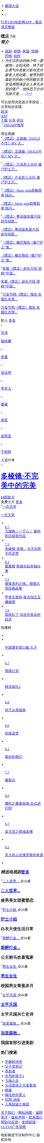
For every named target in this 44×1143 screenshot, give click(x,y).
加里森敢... (10, 1033)
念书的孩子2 (14, 1076)
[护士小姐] (9, 910)
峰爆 (8, 1090)
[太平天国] (9, 995)
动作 (17, 56)
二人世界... (10, 890)
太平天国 (9, 1004)
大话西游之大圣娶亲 (20, 1085)
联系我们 (36, 1117)
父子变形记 (13, 1066)
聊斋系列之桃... (17, 584)
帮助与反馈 (9, 1122)
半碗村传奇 (13, 1062)
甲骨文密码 (13, 597)
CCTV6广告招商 (13, 1127)
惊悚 (34, 51)
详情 (28, 94)
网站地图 (25, 1113)
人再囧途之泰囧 (17, 1104)
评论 (20, 120)
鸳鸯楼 (10, 566)
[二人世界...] (10, 881)
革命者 (10, 1071)
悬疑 (26, 51)
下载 (4, 120)
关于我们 (8, 1113)
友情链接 (29, 1122)
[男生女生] (9, 966)
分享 (12, 120)
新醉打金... (10, 947)
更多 (12, 320)
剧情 (17, 51)
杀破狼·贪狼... (15, 549)
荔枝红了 (12, 615)
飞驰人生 (12, 1081)
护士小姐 (9, 919)
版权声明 (18, 1117)
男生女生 (9, 976)
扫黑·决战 (12, 1099)
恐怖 (8, 56)
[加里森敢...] (10, 1023)
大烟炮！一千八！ (19, 531)
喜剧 (8, 51)
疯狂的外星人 (15, 1095)
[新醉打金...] (10, 938)
